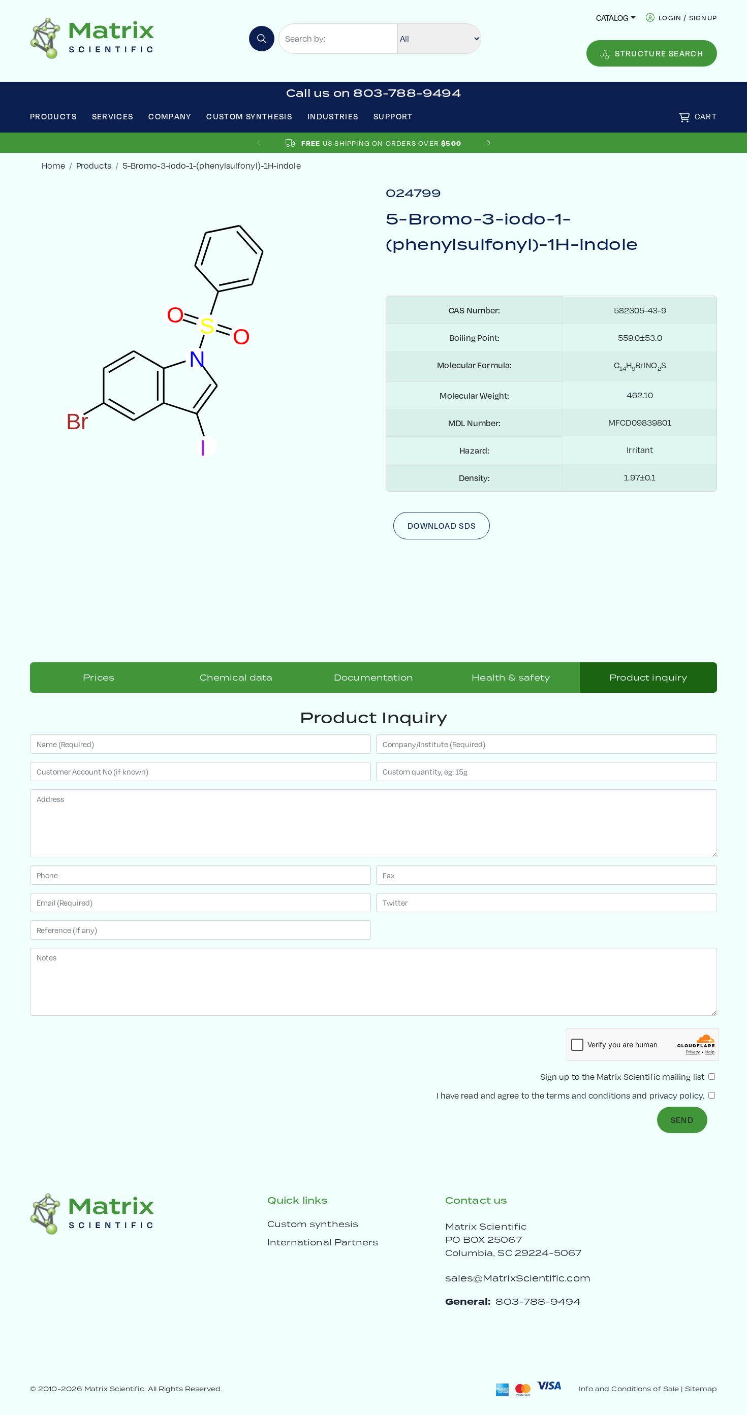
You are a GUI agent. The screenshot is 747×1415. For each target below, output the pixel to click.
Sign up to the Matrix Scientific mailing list (623, 1076)
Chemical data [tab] (236, 677)
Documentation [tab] (373, 677)
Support (393, 116)
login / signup (688, 17)
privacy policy (676, 1095)
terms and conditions (588, 1095)
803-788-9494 (538, 1301)
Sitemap (701, 1389)
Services (113, 116)
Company (170, 116)
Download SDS (442, 525)
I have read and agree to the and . (571, 1095)
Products (53, 116)
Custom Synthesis (249, 116)
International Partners (323, 1242)
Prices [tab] (98, 677)
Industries (333, 116)
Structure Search (659, 53)
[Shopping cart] (684, 117)
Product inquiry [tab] (648, 677)
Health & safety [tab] (511, 677)
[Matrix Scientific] (92, 37)
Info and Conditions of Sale (629, 1389)
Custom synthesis (312, 1224)
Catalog (612, 17)
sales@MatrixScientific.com (517, 1278)
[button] (488, 143)
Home (53, 165)
